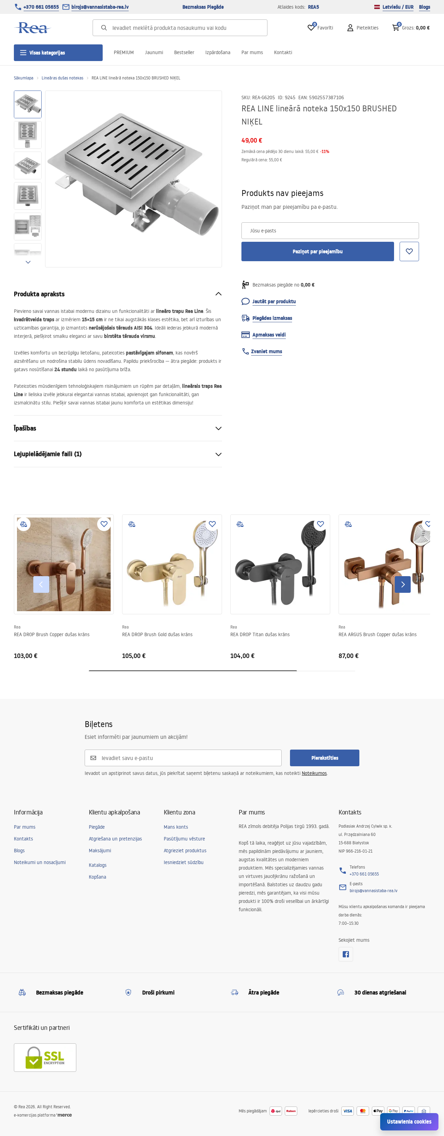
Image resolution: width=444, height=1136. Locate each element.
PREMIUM (124, 52)
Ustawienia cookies (409, 1121)
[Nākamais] (403, 584)
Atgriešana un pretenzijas (115, 839)
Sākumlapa (23, 77)
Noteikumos (314, 773)
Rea (17, 627)
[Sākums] (33, 27)
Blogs (424, 6)
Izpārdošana (217, 52)
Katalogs (97, 865)
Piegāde (97, 827)
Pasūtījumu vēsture (184, 839)
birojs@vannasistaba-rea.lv (100, 6)
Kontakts (23, 839)
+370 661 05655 (41, 6)
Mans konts (176, 827)
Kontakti (283, 52)
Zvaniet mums (266, 351)
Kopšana (97, 877)
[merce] (64, 1115)
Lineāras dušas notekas (62, 77)
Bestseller (184, 52)
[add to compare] (24, 524)
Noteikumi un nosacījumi (40, 862)
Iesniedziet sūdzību (184, 862)
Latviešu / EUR (398, 6)
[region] (28, 179)
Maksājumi (100, 850)
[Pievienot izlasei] (104, 524)
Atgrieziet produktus (185, 850)
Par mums (252, 52)
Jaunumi (154, 52)
